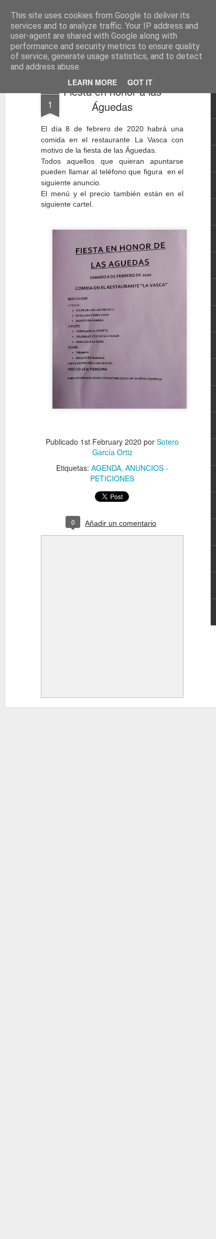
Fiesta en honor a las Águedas (112, 99)
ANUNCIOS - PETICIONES (129, 473)
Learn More (92, 82)
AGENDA (106, 468)
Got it (140, 82)
